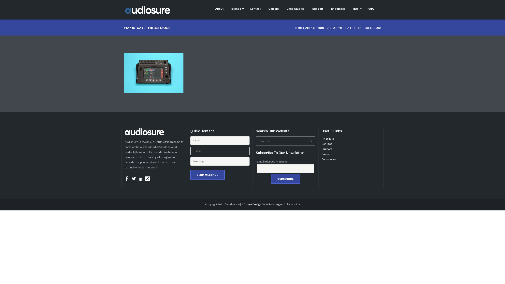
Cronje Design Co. (255, 204)
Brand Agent (275, 204)
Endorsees (329, 159)
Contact (327, 144)
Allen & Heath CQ (316, 28)
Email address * (272, 161)
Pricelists (328, 138)
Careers (327, 154)
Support (327, 149)
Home (298, 28)
